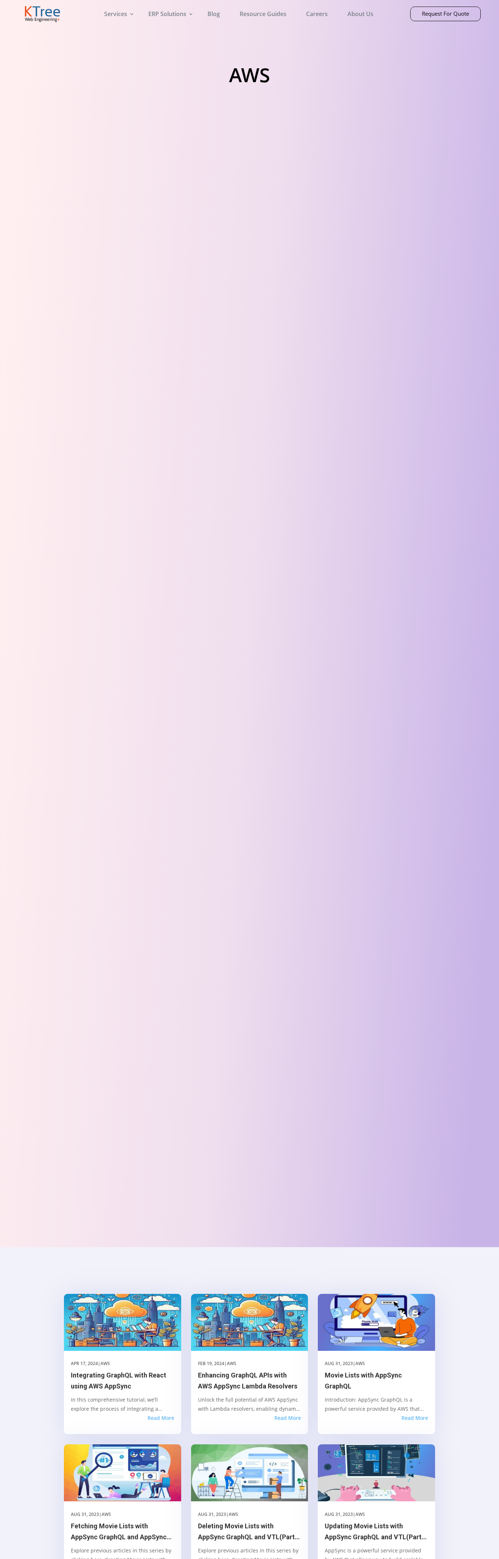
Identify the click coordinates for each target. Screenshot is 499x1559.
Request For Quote (445, 13)
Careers (317, 14)
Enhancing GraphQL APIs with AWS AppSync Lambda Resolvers (247, 1380)
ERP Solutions (167, 14)
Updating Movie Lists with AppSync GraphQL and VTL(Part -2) (373, 1532)
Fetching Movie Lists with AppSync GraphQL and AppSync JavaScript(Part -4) (119, 1532)
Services (115, 14)
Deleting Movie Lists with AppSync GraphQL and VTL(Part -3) (246, 1532)
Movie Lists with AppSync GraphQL (363, 1380)
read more (161, 1417)
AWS (105, 1363)
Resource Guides (263, 14)
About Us (360, 14)
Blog (213, 14)
